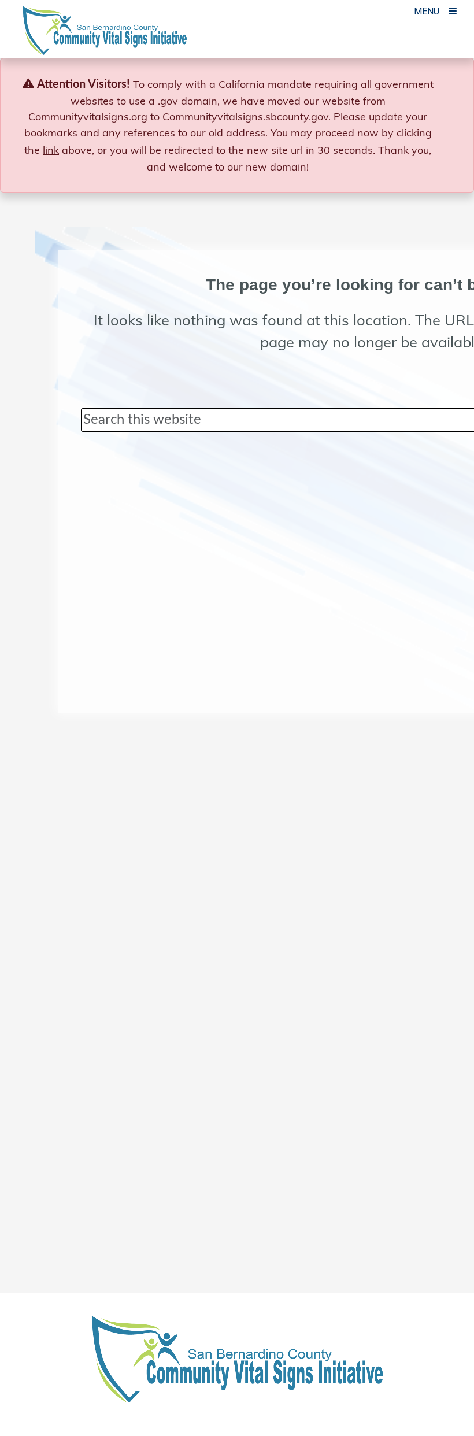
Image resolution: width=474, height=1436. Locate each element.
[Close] (447, 84)
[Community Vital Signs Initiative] (104, 36)
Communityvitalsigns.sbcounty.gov (245, 116)
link (51, 150)
